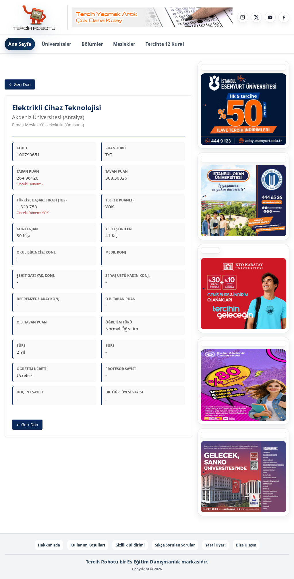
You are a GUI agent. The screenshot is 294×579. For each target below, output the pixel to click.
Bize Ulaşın (246, 545)
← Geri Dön (20, 84)
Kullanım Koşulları (87, 545)
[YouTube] (270, 17)
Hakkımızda (49, 545)
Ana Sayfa (19, 44)
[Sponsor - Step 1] (152, 17)
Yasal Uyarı (215, 545)
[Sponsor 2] (243, 385)
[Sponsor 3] (243, 476)
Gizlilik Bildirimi (130, 545)
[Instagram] (242, 17)
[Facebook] (283, 17)
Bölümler (92, 44)
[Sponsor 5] (243, 109)
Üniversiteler (56, 44)
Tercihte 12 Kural (165, 44)
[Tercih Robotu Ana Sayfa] (36, 17)
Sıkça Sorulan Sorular (175, 545)
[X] (256, 17)
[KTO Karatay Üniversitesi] (243, 293)
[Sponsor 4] (243, 200)
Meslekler (124, 44)
